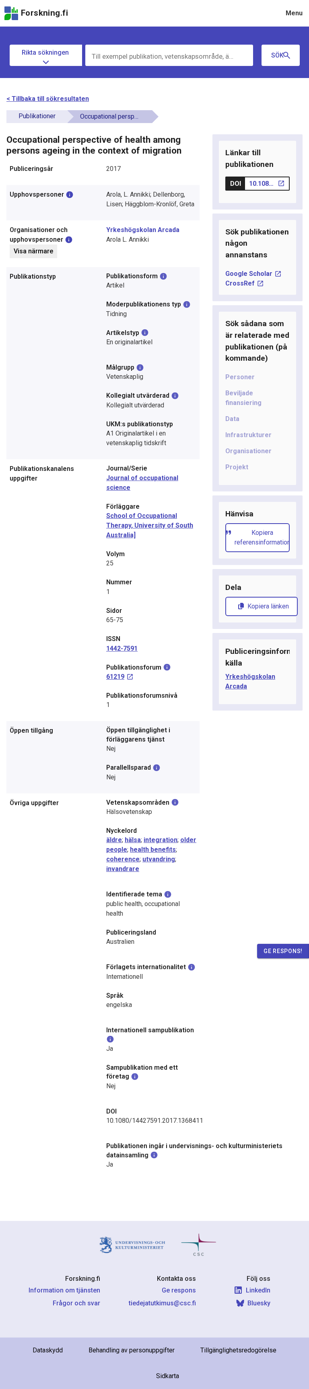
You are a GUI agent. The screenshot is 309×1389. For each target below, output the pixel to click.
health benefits (153, 849)
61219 (115, 676)
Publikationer (37, 116)
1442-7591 (122, 648)
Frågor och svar (76, 1303)
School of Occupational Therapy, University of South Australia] (149, 525)
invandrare (122, 869)
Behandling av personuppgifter (132, 1350)
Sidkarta (167, 1376)
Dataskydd (48, 1350)
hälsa (133, 840)
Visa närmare (33, 251)
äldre (114, 840)
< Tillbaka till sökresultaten (47, 99)
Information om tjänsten (64, 1290)
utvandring (158, 859)
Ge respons (179, 1290)
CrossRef (240, 283)
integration (160, 840)
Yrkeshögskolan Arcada (142, 230)
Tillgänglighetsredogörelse (238, 1350)
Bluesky (258, 1303)
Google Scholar (248, 273)
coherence (123, 859)
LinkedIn (258, 1290)
